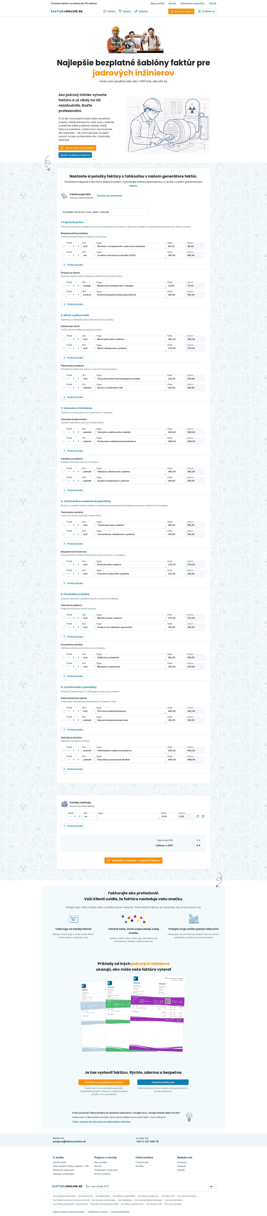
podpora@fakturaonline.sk (69, 1141)
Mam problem (157, 3)
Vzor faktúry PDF (168, 1196)
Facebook (181, 1162)
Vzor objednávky (125, 1200)
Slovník (212, 3)
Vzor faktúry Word (102, 1196)
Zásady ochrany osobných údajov (68, 1211)
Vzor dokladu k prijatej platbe (104, 1200)
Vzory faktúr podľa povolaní (64, 1196)
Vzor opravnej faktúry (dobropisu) (148, 1200)
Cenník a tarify (59, 1162)
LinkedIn (181, 1170)
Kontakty (140, 1166)
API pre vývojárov (102, 1174)
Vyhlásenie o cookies (98, 1211)
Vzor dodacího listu (154, 1204)
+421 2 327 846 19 (147, 1141)
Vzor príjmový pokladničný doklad (104, 1204)
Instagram (181, 1166)
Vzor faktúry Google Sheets (124, 1196)
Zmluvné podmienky (120, 1211)
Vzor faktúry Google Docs (148, 1196)
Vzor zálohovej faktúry (186, 1196)
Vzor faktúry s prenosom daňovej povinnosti (71, 1200)
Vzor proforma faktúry (174, 1200)
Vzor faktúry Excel (85, 1196)
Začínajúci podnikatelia (63, 1174)
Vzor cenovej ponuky (173, 1204)
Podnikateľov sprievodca (192, 3)
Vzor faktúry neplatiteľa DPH (132, 1204)
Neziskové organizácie (63, 1170)
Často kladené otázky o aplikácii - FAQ (71, 1166)
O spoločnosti (142, 1162)
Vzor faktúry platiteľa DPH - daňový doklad (70, 1204)
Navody (172, 3)
